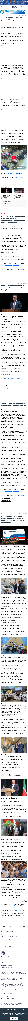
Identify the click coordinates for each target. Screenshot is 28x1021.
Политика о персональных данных (8, 996)
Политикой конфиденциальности (16, 1015)
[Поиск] (2, 7)
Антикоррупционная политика (7, 998)
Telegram (21, 177)
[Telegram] (10, 926)
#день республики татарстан (9, 388)
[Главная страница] (14, 7)
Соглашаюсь (14, 1018)
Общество (3, 213)
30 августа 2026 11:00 (22, 283)
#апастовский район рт (7, 915)
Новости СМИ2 (6, 203)
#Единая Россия (5, 913)
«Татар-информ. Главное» (12, 173)
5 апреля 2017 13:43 (23, 15)
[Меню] (25, 6)
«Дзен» (16, 177)
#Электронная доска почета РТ (9, 498)
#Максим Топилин (6, 385)
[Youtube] (24, 926)
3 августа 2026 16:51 (23, 513)
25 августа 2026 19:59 (23, 401)
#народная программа (17, 913)
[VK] (4, 926)
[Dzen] (17, 926)
